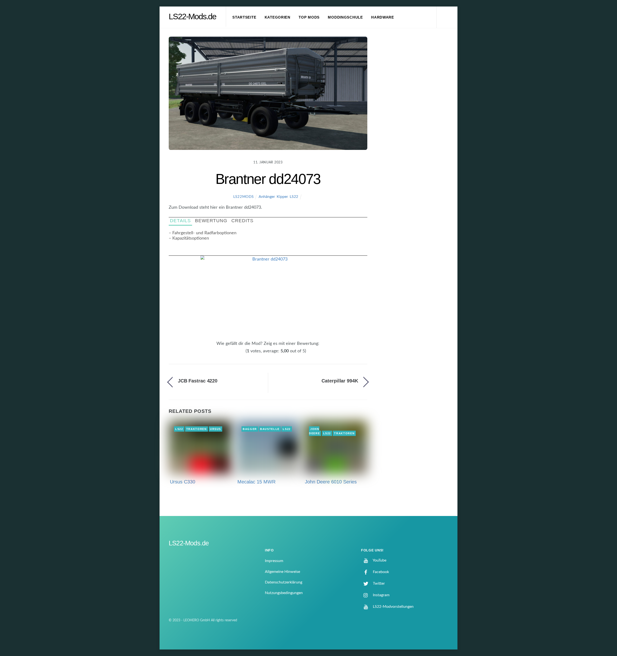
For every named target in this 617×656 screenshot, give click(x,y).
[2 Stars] (234, 353)
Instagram (380, 595)
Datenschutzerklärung (283, 582)
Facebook (380, 572)
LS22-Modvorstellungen (393, 607)
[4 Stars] (240, 353)
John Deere (314, 431)
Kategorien (277, 17)
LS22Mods (243, 197)
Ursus (215, 429)
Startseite (244, 17)
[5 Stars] (242, 353)
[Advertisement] (414, 116)
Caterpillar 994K (340, 380)
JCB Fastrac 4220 (197, 380)
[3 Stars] (237, 353)
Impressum (274, 561)
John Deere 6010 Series (331, 481)
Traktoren (196, 429)
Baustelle (270, 429)
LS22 (294, 197)
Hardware (382, 17)
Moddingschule (345, 17)
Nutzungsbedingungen (284, 593)
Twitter (378, 583)
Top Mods (309, 17)
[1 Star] (231, 353)
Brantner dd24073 (268, 179)
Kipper (282, 197)
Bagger (250, 429)
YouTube (379, 560)
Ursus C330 (182, 481)
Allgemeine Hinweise (282, 572)
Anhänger (267, 197)
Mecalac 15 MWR (256, 481)
